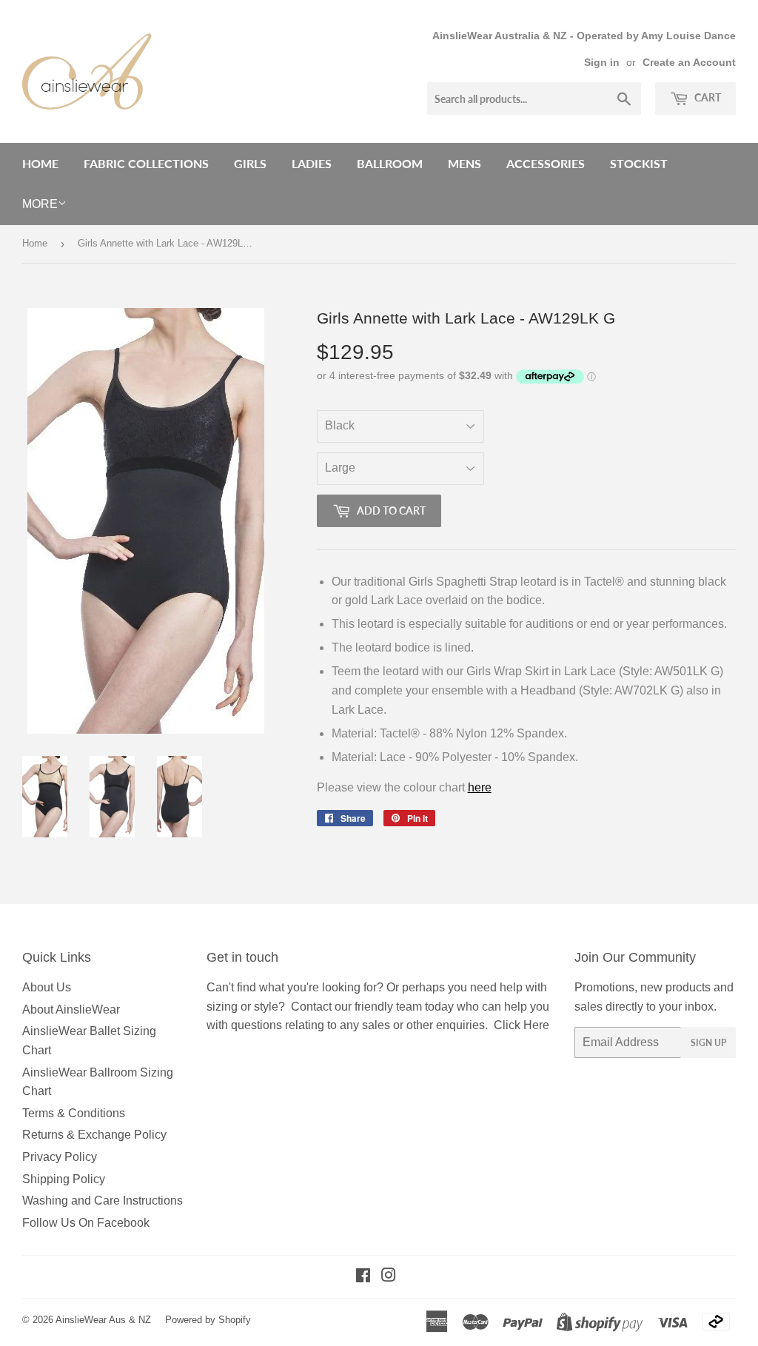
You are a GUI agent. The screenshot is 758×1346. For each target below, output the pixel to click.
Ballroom (390, 163)
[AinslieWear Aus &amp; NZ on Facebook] (363, 1276)
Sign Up (708, 1042)
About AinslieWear (71, 1009)
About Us (46, 987)
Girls (250, 163)
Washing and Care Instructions (102, 1200)
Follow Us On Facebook (86, 1222)
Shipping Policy (63, 1179)
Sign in (602, 62)
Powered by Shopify (208, 1319)
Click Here (521, 1025)
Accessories (545, 163)
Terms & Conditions (73, 1113)
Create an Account (689, 62)
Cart (706, 97)
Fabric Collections (146, 163)
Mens (464, 163)
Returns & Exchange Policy (94, 1134)
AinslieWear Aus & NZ (103, 1319)
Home (40, 163)
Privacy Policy (59, 1157)
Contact (311, 1006)
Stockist (639, 163)
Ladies (312, 163)
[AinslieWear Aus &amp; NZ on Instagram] (388, 1276)
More (40, 204)
